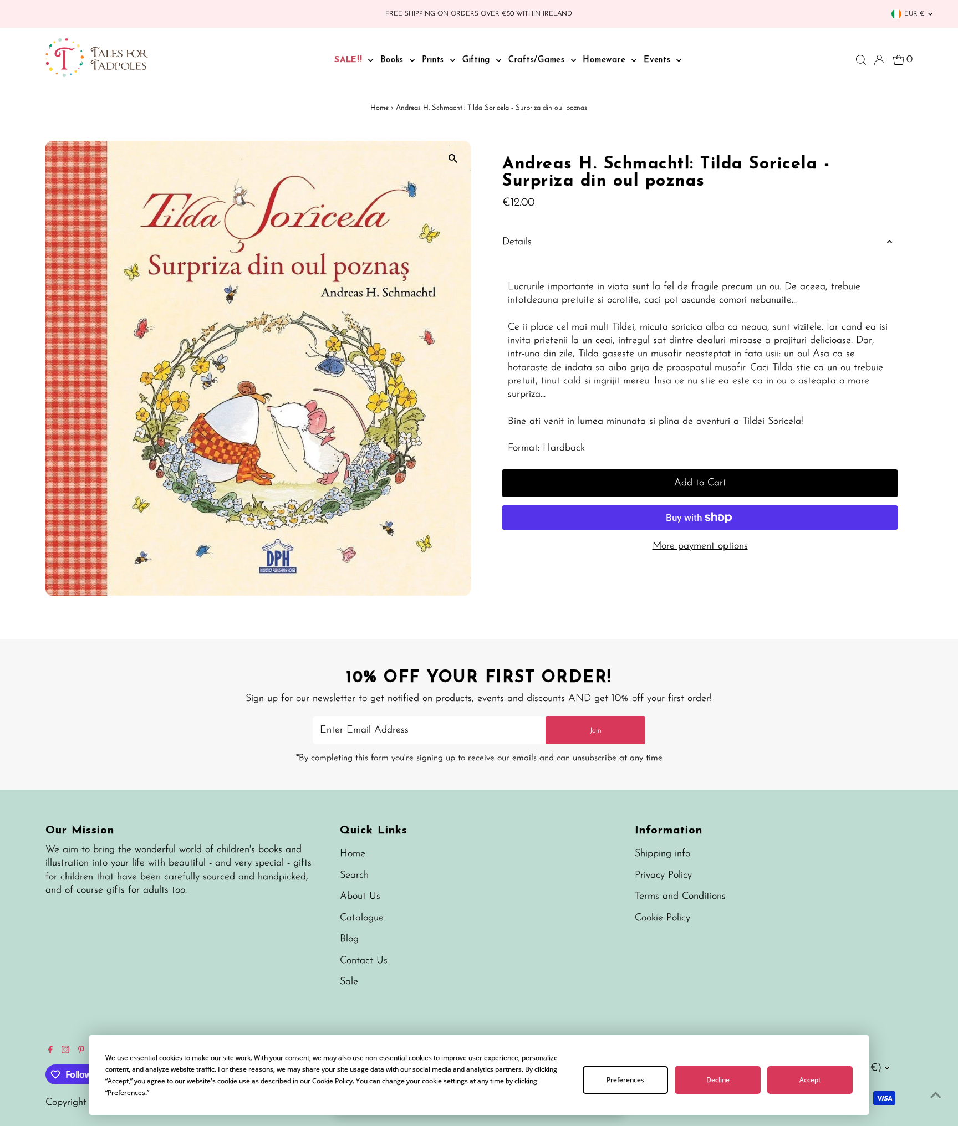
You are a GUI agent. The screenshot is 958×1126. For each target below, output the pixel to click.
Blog (349, 939)
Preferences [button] (126, 1092)
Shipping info (662, 854)
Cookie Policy (662, 918)
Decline (718, 1079)
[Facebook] (50, 1051)
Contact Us (364, 961)
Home (379, 107)
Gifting (477, 60)
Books (393, 60)
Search (354, 876)
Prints (434, 60)
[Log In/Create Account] (879, 60)
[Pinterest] (81, 1051)
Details (517, 242)
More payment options (700, 546)
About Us (360, 897)
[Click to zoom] (452, 158)
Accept (810, 1079)
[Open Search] (861, 60)
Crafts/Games (538, 60)
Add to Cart (700, 483)
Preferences (625, 1079)
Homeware (606, 60)
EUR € (914, 14)
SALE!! (349, 60)
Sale (349, 982)
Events (659, 60)
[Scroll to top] (936, 1095)
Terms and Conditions (680, 897)
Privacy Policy (663, 876)
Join (596, 730)
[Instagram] (65, 1051)
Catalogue (362, 918)
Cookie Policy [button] (332, 1081)
